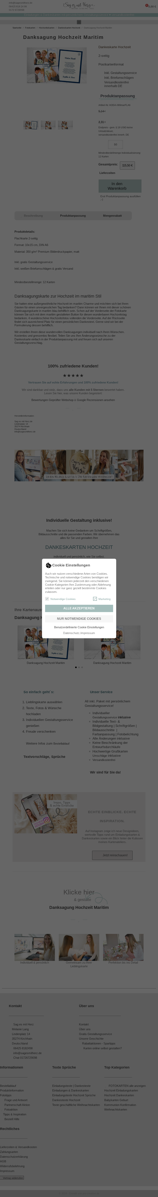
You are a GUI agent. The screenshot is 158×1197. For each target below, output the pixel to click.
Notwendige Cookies (63, 599)
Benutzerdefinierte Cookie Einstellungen (79, 627)
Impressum (88, 633)
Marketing (104, 599)
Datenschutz (71, 633)
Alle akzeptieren (79, 608)
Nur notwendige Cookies (79, 618)
